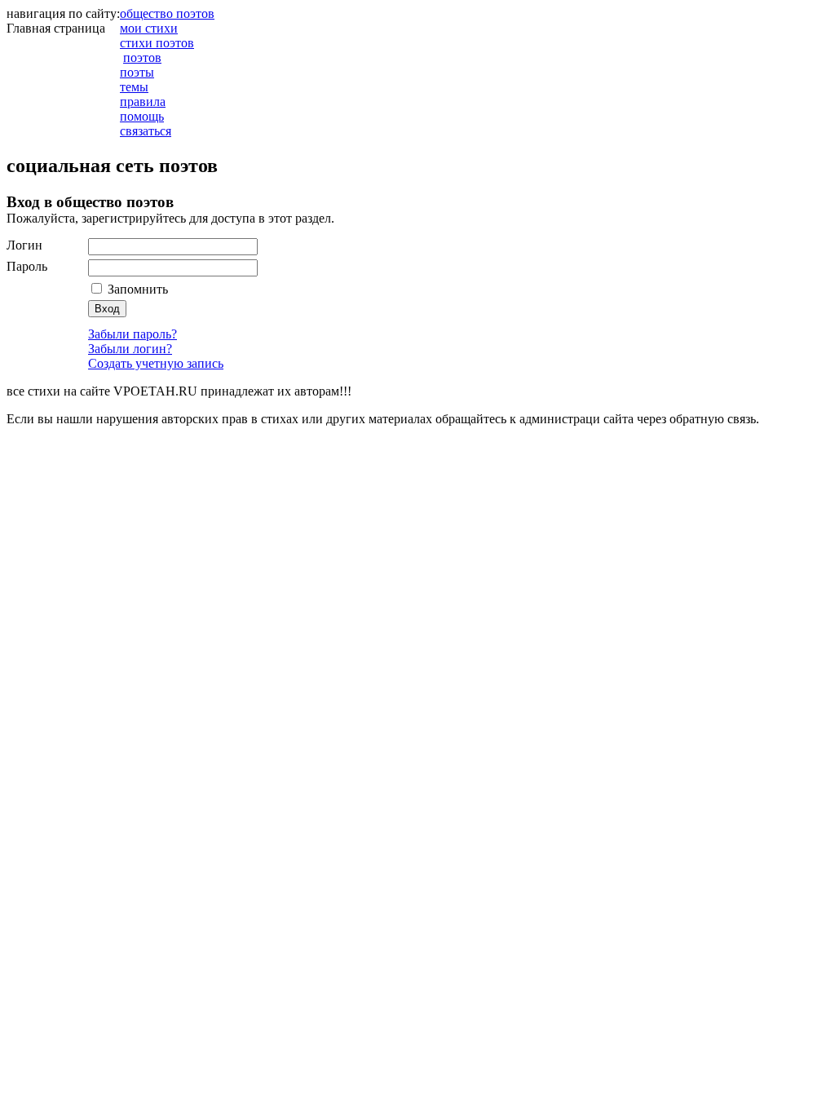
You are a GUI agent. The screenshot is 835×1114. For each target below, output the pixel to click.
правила (143, 101)
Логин (24, 245)
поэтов (142, 57)
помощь (142, 116)
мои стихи (149, 28)
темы (134, 87)
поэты (137, 72)
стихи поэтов (157, 43)
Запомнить (136, 289)
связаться (145, 131)
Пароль (27, 266)
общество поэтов (167, 13)
